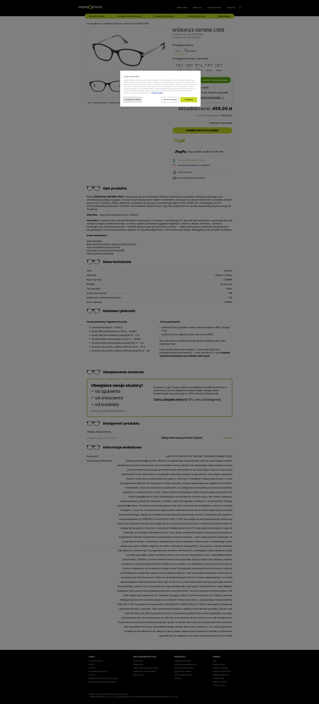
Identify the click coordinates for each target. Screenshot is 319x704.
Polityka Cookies (157, 93)
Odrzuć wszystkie (170, 100)
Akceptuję (189, 100)
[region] (160, 88)
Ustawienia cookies (132, 100)
